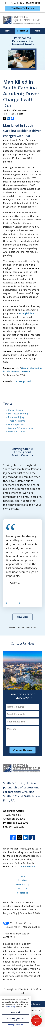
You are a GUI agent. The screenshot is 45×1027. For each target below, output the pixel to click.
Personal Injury (16, 417)
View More (22, 616)
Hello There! (35, 1011)
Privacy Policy (22, 884)
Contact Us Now (22, 643)
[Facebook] (13, 838)
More (37, 30)
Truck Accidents (16, 420)
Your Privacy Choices (21, 923)
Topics (7, 403)
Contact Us (22, 30)
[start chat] (36, 1020)
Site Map (22, 888)
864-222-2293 (20, 822)
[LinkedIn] (25, 838)
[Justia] (32, 838)
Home (7, 30)
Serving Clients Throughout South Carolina (22, 452)
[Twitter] (19, 838)
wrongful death (27, 313)
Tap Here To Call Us (22, 7)
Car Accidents (15, 410)
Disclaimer (23, 880)
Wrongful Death (16, 431)
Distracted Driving (18, 413)
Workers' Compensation (21, 427)
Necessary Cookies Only (15, 1019)
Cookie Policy (13, 926)
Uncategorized (22, 381)
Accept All (15, 1012)
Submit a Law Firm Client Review (22, 628)
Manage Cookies (31, 926)
